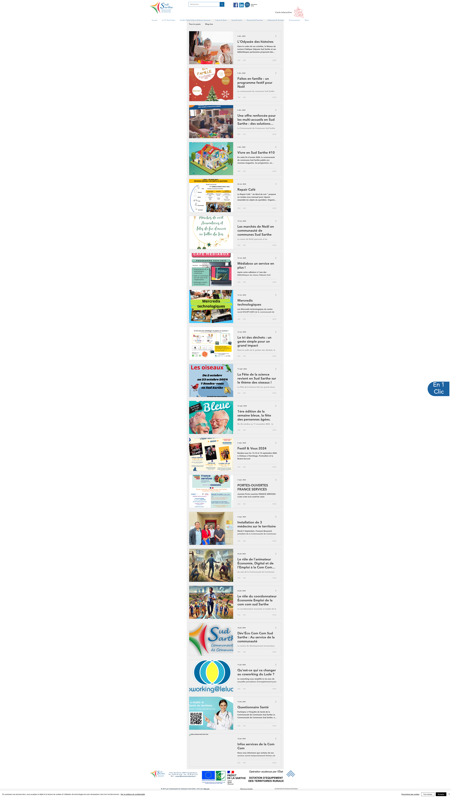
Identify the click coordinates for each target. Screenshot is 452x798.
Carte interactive (283, 12)
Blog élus (209, 24)
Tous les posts (195, 24)
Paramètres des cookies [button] (410, 794)
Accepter (441, 794)
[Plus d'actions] (276, 36)
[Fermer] (449, 794)
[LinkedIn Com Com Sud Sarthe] (241, 5)
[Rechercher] (222, 4)
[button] (168, 20)
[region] (439, 399)
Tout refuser (427, 794)
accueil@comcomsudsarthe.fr (185, 781)
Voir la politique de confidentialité (133, 794)
